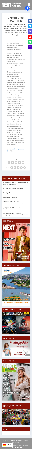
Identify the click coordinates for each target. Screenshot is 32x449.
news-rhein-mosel (16, 33)
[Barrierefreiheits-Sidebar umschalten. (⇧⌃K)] (27, 8)
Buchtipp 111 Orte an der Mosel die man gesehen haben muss (15, 183)
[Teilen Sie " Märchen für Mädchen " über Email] (19, 162)
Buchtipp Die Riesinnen (10, 197)
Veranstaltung (12, 35)
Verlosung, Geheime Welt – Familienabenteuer (11, 208)
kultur (20, 28)
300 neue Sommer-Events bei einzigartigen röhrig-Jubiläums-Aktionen (15, 214)
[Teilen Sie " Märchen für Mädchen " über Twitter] (12, 162)
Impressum (25, 445)
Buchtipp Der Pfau (8, 193)
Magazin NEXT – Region (15, 178)
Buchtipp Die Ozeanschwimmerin (13, 188)
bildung (6, 28)
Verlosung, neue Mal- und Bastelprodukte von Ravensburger (13, 202)
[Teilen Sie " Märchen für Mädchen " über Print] (23, 162)
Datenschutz (17, 445)
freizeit (12, 28)
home (16, 28)
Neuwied (13, 30)
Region (25, 33)
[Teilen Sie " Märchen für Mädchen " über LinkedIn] (16, 162)
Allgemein (24, 26)
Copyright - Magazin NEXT (15, 440)
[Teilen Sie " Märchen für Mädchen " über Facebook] (9, 162)
